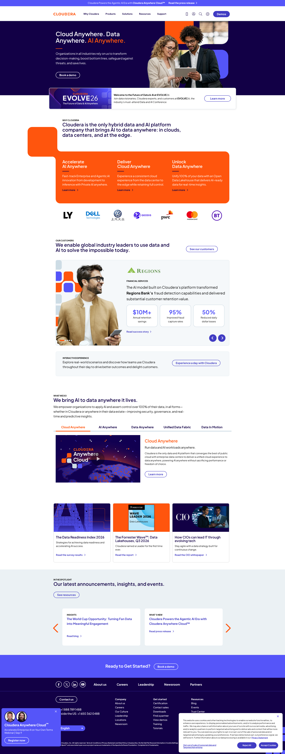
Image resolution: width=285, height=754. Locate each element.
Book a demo (165, 666)
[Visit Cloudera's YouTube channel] (83, 684)
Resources (145, 13)
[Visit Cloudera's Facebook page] (59, 684)
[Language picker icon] (208, 14)
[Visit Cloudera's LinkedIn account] (75, 684)
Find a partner (161, 715)
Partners (196, 684)
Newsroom (172, 684)
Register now (16, 740)
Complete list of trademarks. (148, 745)
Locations (120, 719)
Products (111, 13)
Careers (122, 684)
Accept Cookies (268, 745)
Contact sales (161, 707)
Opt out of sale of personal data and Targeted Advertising (199, 746)
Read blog (73, 636)
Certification (160, 703)
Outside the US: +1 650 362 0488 (78, 713)
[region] (231, 733)
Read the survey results (69, 554)
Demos (221, 14)
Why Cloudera (91, 13)
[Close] (278, 716)
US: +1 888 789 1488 (68, 709)
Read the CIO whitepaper (189, 554)
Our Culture (121, 711)
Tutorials (158, 728)
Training (157, 724)
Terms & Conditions (94, 743)
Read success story (137, 331)
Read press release (160, 631)
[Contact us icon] (187, 14)
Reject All (247, 745)
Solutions (127, 13)
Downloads (159, 711)
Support (161, 13)
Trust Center (198, 711)
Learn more (217, 98)
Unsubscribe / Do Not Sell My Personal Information (146, 743)
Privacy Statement (259, 737)
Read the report (124, 554)
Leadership (146, 684)
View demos (160, 719)
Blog (194, 703)
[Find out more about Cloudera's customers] (142, 216)
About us (100, 684)
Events (195, 707)
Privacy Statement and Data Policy (114, 743)
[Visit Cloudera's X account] (67, 684)
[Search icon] (200, 14)
